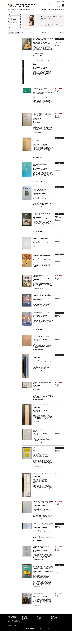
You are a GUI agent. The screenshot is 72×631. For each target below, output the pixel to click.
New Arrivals (13, 9)
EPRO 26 (37, 96)
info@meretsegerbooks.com (12, 625)
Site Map (41, 628)
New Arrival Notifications (58, 13)
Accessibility (39, 619)
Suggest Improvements (13, 32)
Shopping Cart (53, 615)
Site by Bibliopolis (46, 628)
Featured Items (24, 616)
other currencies (58, 42)
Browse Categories (25, 618)
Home (9, 9)
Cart (63, 1)
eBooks (48, 9)
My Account (53, 616)
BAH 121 (37, 549)
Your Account (57, 1)
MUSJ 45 (37, 450)
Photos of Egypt (52, 9)
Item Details (57, 44)
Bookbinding (24, 9)
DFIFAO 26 (37, 194)
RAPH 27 (37, 119)
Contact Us (39, 616)
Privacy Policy (39, 618)
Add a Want (19, 9)
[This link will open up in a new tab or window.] (54, 1)
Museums (62, 9)
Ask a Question (57, 45)
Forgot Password (54, 618)
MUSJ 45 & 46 (38, 477)
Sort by (23, 32)
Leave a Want (24, 617)
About (33, 9)
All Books (10, 12)
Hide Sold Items (27, 29)
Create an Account (54, 617)
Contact (29, 9)
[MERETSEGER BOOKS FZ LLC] (21, 4)
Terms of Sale (39, 617)
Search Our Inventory (25, 615)
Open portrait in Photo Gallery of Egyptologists (48, 25)
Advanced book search (60, 6)
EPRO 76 (37, 167)
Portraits (57, 9)
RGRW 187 (38, 572)
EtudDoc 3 (37, 408)
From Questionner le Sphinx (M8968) (52, 24)
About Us (38, 615)
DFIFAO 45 (37, 66)
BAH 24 (37, 386)
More (44, 51)
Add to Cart (58, 38)
